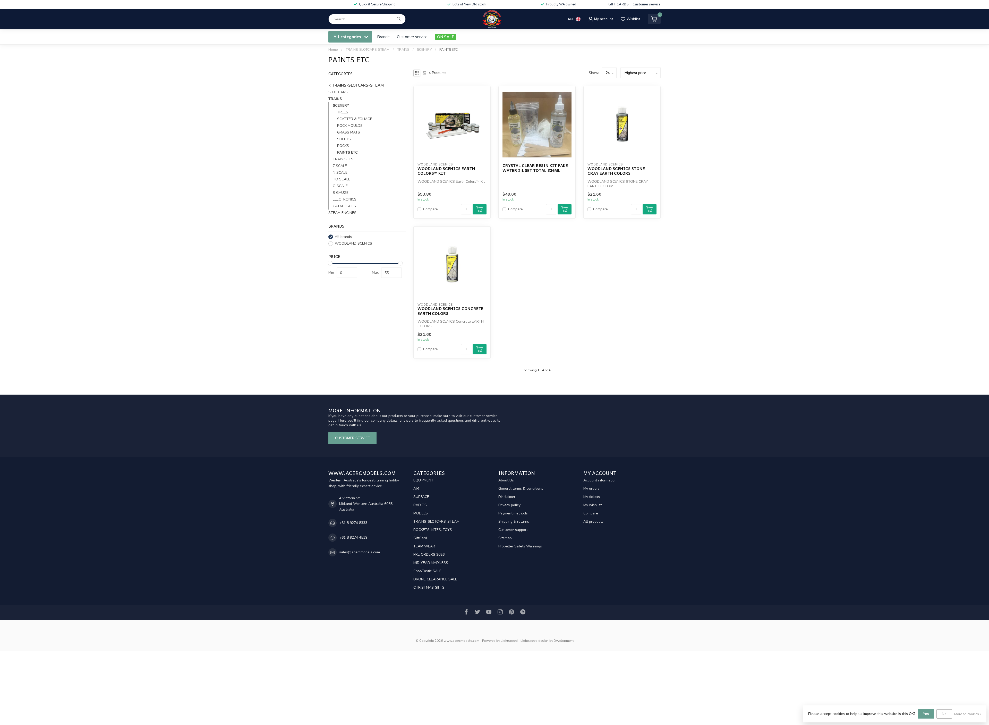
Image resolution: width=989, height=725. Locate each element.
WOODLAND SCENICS (353, 243)
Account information (600, 480)
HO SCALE (341, 179)
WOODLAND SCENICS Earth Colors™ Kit (446, 171)
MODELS (420, 513)
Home (333, 49)
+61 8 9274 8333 (353, 522)
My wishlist (592, 505)
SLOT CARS (338, 92)
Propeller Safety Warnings (520, 546)
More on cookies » (967, 714)
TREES (342, 112)
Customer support (513, 529)
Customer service (647, 4)
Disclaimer (506, 496)
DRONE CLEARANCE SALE (435, 579)
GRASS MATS (348, 132)
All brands (343, 237)
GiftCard (420, 538)
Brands (383, 36)
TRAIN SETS (343, 159)
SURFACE (421, 496)
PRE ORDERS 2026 (429, 554)
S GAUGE (340, 192)
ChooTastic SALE (427, 571)
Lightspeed (509, 640)
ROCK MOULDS (350, 125)
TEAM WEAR (424, 546)
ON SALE (445, 36)
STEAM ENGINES (342, 212)
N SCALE (340, 172)
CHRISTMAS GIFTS (429, 587)
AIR (416, 488)
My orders (591, 488)
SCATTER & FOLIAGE (354, 118)
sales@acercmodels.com (359, 552)
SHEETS (344, 139)
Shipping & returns (513, 521)
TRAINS (403, 49)
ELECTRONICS (344, 199)
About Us (506, 480)
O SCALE (340, 186)
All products (593, 521)
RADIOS (420, 505)
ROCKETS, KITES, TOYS (432, 529)
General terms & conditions (520, 488)
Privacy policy (509, 505)
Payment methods (513, 513)
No (944, 713)
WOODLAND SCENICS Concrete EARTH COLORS (450, 311)
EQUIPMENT (423, 480)
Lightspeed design (535, 640)
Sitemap (505, 538)
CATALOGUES (344, 206)
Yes (926, 713)
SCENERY (424, 49)
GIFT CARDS (618, 4)
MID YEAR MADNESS (430, 562)
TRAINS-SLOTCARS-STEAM (367, 49)
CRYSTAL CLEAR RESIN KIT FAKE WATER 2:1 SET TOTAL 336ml (535, 168)
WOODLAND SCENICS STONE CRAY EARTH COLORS (616, 171)
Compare (430, 209)
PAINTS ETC (448, 49)
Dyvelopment (564, 640)
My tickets (591, 496)
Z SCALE (340, 165)
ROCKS (343, 145)
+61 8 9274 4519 (353, 537)
